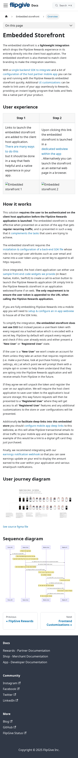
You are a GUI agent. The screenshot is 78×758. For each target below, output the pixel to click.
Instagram (10, 683)
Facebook (9, 689)
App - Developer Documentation (25, 662)
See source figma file (15, 526)
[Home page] (6, 16)
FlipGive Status (13, 733)
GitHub (8, 727)
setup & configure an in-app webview (51, 311)
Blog (6, 721)
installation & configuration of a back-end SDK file (33, 249)
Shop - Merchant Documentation (25, 656)
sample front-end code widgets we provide (29, 274)
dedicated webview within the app (55, 151)
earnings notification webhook (21, 454)
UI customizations (50, 82)
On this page (14, 25)
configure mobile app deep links (44, 425)
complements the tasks (25, 233)
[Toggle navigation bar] (5, 5)
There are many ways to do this (19, 149)
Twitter (8, 695)
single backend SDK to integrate (31, 70)
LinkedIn (9, 700)
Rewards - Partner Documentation (26, 651)
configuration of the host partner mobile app (30, 74)
